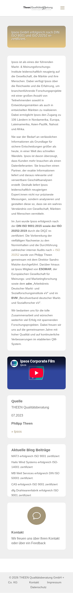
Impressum (54, 582)
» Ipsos (16, 431)
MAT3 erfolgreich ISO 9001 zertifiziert (35, 456)
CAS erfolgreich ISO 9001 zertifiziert (34, 484)
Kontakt (17, 532)
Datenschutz (38, 587)
